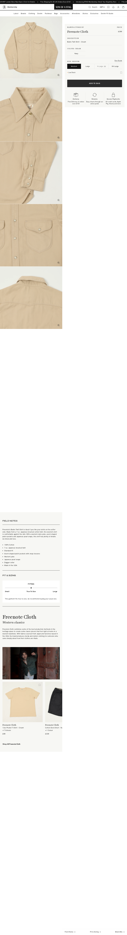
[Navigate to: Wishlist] (108, 7)
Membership (12, 7)
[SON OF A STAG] (63, 7)
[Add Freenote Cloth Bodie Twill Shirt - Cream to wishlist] (121, 72)
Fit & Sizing (94, 932)
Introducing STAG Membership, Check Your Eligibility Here (90, 2)
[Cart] (123, 7)
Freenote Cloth (77, 32)
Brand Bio (119, 932)
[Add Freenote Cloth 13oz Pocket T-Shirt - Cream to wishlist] (39, 685)
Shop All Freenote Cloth (11, 744)
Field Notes (69, 932)
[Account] (118, 7)
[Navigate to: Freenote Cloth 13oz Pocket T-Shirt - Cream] (22, 702)
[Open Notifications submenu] (113, 7)
